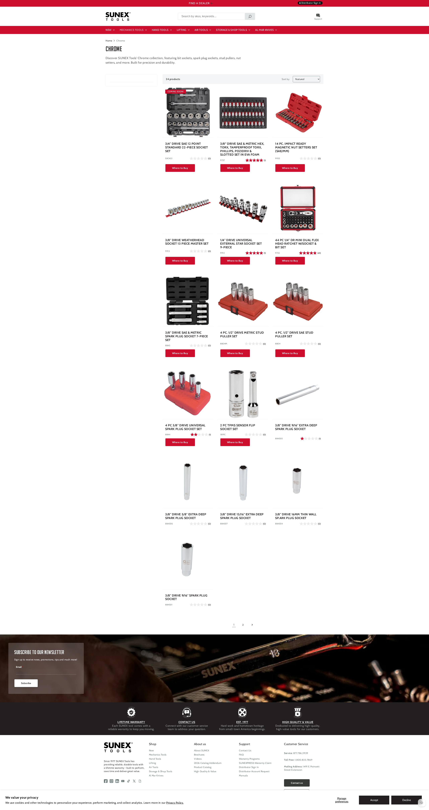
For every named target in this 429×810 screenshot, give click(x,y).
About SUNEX (201, 750)
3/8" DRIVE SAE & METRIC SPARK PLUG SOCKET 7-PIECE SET (186, 336)
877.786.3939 (300, 753)
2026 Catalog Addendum (208, 762)
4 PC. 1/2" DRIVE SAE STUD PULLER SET (294, 334)
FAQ (241, 754)
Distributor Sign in (311, 2)
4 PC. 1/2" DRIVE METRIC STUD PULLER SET (242, 334)
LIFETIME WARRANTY (131, 722)
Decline (406, 800)
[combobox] (216, 16)
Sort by (285, 79)
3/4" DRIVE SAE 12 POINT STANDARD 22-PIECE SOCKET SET (186, 147)
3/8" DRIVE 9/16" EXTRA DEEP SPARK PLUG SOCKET (296, 427)
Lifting (152, 762)
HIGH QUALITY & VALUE (297, 722)
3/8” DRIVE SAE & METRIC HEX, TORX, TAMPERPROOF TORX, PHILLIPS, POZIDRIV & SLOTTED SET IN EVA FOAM (242, 149)
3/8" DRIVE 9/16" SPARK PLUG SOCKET (186, 597)
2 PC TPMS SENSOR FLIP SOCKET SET (237, 427)
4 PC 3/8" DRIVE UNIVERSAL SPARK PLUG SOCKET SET (185, 427)
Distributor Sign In (249, 767)
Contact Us (245, 750)
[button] (111, 30)
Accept (374, 800)
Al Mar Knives (156, 775)
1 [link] (233, 624)
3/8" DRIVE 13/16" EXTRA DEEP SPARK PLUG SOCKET (242, 516)
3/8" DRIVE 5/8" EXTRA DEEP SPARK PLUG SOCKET (185, 516)
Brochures (199, 754)
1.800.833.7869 (303, 759)
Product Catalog (202, 767)
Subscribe (26, 683)
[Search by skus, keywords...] (250, 16)
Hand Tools (155, 758)
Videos (198, 758)
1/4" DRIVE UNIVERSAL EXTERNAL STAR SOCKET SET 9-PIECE (241, 243)
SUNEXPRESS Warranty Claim (255, 762)
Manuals (243, 775)
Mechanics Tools (158, 754)
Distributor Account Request (254, 771)
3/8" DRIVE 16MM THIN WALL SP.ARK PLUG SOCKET (296, 516)
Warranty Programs (249, 758)
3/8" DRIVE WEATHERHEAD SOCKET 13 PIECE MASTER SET (187, 242)
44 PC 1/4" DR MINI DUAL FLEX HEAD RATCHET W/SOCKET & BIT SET (297, 243)
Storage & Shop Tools (160, 771)
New (151, 750)
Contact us (297, 782)
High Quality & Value (205, 771)
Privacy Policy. (175, 802)
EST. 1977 (242, 722)
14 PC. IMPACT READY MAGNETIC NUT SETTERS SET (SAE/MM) (296, 147)
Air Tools (153, 767)
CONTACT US (186, 722)
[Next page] (252, 624)
